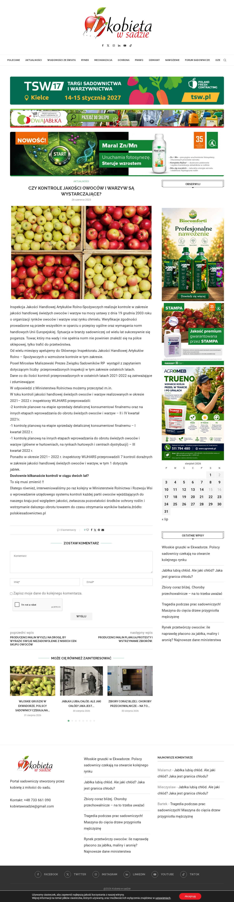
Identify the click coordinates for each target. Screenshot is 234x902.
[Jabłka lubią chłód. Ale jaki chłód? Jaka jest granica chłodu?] (81, 681)
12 (184, 489)
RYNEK (85, 60)
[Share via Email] (102, 529)
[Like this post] (87, 529)
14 (202, 489)
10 (166, 489)
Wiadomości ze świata (61, 60)
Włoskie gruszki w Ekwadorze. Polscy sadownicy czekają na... (32, 706)
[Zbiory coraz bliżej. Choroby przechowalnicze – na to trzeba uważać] (130, 681)
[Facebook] (102, 45)
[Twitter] (108, 45)
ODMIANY (154, 60)
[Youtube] (125, 45)
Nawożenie (172, 60)
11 (175, 489)
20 (193, 497)
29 (211, 504)
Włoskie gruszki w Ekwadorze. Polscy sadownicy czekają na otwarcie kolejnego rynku (191, 553)
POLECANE (13, 60)
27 (193, 504)
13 (193, 489)
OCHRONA (123, 60)
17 (166, 497)
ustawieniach (163, 898)
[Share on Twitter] (95, 530)
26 (184, 504)
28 (202, 504)
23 (219, 497)
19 (184, 497)
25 (175, 504)
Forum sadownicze (197, 60)
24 (166, 504)
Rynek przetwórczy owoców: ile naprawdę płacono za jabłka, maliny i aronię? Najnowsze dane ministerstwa (191, 633)
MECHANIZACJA (103, 60)
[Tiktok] (130, 45)
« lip (165, 519)
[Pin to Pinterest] (99, 529)
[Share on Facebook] (91, 529)
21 (202, 497)
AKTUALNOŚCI (33, 60)
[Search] (225, 60)
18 (175, 497)
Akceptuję (190, 896)
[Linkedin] (119, 45)
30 (219, 504)
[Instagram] (114, 45)
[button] (15, 694)
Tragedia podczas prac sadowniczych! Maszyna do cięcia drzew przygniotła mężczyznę (191, 610)
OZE (217, 60)
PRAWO (139, 60)
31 (166, 511)
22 (211, 497)
